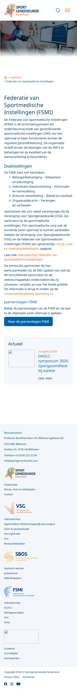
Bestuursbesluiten (14, 543)
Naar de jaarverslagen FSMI (28, 321)
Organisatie (10, 484)
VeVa (7, 622)
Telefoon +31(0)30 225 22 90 (20, 455)
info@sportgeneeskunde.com (21, 460)
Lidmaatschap (12, 602)
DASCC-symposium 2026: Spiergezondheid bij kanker (53, 363)
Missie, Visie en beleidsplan (19, 489)
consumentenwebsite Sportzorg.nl (28, 294)
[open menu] (67, 10)
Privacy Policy (12, 677)
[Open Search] (57, 10)
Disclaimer (29, 677)
